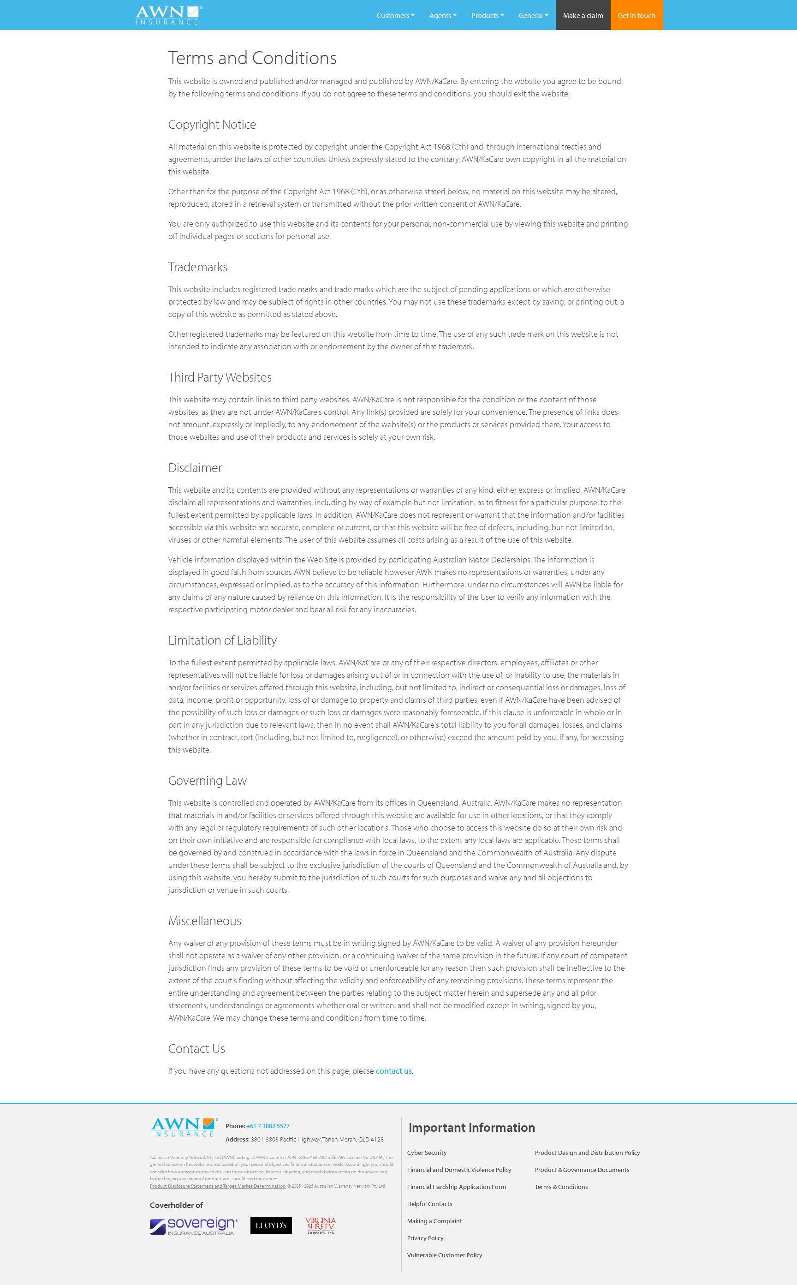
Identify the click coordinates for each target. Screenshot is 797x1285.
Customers (393, 15)
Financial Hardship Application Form (456, 1187)
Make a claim (583, 15)
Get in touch (636, 15)
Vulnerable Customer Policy (444, 1255)
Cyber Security (427, 1152)
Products (485, 15)
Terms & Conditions (561, 1187)
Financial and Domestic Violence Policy (459, 1169)
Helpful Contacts (429, 1204)
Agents (440, 15)
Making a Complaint (434, 1221)
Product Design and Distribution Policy (587, 1152)
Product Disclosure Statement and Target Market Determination (217, 1186)
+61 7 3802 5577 (267, 1126)
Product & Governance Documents (582, 1169)
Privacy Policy (425, 1238)
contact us (394, 1070)
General (531, 15)
